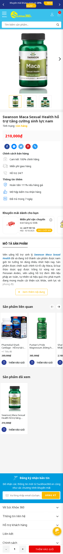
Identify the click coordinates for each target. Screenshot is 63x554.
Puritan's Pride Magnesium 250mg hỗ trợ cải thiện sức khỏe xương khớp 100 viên (41, 346)
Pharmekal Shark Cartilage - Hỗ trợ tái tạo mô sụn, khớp (14, 346)
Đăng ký (50, 495)
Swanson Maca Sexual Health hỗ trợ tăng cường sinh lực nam (13, 416)
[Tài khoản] (52, 14)
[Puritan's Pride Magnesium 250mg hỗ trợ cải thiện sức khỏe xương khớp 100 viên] (42, 328)
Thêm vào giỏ (45, 549)
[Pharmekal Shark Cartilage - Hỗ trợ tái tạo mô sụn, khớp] (14, 328)
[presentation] (3, 4)
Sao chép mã (44, 230)
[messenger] (14, 146)
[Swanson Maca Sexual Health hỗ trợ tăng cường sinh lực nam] (14, 398)
